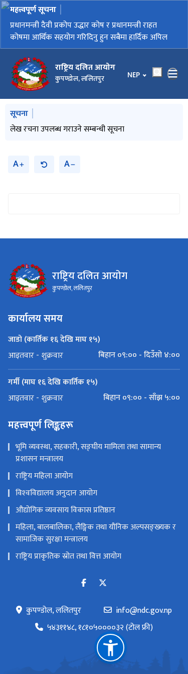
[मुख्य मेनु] (172, 74)
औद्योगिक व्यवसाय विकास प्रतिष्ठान (65, 510)
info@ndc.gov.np (144, 611)
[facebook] (83, 583)
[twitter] (103, 583)
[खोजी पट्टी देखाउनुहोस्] (157, 72)
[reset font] (44, 164)
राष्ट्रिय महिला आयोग (44, 476)
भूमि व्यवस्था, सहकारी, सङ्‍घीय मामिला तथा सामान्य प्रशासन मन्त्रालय (88, 453)
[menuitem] (94, 355)
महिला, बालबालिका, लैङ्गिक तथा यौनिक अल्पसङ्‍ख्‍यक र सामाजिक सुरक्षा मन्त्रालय (96, 533)
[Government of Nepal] (30, 74)
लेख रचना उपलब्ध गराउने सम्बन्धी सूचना (67, 129)
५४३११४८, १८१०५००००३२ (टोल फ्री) (100, 628)
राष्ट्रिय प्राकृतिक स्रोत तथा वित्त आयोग (68, 556)
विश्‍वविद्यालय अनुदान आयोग (56, 493)
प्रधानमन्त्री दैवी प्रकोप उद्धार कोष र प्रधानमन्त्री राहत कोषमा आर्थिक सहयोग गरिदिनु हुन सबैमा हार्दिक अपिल (88, 31)
